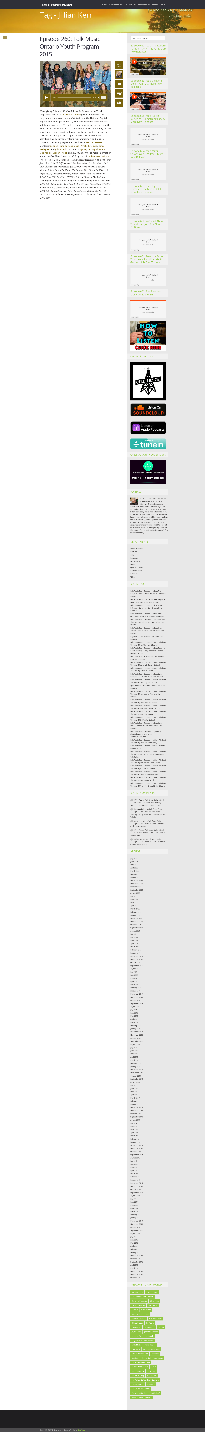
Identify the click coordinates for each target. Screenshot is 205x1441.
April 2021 (134, 943)
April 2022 (134, 906)
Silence (153, 1367)
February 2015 (135, 1177)
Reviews (133, 574)
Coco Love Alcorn (138, 1305)
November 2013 (136, 1224)
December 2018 (136, 1032)
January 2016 (135, 1142)
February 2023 (135, 874)
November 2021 (136, 921)
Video (132, 577)
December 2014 (136, 1183)
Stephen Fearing (138, 1371)
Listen (155, 4)
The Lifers (151, 1384)
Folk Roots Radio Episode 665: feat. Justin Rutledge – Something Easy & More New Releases (146, 608)
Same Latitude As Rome (141, 1362)
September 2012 (136, 1262)
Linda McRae (137, 1345)
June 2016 (134, 1126)
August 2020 (135, 969)
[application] (75, 97)
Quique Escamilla (58, 145)
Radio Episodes (116, 4)
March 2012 (135, 1268)
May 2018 (134, 1054)
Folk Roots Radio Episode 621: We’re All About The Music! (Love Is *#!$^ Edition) (147, 832)
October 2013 (135, 1227)
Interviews (131, 4)
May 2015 (134, 1167)
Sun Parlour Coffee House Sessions (145, 1380)
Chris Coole (154, 1301)
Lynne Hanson (150, 1345)
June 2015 (134, 1164)
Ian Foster (150, 1323)
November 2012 (136, 1255)
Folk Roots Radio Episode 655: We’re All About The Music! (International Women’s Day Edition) (148, 694)
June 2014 (134, 1202)
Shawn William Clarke (140, 1367)
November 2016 (136, 1110)
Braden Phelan (60, 152)
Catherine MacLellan (139, 1301)
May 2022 (134, 902)
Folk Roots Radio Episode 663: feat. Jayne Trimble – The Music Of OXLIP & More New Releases (147, 630)
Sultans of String (138, 1375)
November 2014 (136, 1186)
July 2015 (133, 1161)
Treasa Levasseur (95, 142)
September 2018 (136, 1041)
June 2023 (134, 861)
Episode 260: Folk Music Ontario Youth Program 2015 (70, 46)
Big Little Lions (137, 1292)
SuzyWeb (81, 1430)
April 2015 (134, 1170)
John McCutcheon (151, 1332)
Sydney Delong (87, 149)
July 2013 (133, 1236)
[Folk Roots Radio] (57, 5)
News (132, 564)
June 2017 (134, 1088)
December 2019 (136, 994)
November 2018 (136, 1035)
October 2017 (135, 1076)
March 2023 (135, 871)
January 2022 (135, 915)
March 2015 (135, 1173)
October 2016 (135, 1114)
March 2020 (135, 984)
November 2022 (136, 883)
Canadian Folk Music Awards (143, 1296)
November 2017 (136, 1073)
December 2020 (136, 956)
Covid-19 (135, 1310)
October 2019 (135, 1000)
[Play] (46, 97)
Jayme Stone (136, 1332)
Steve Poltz (151, 1371)
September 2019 (136, 1003)
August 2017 (135, 1082)
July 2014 (133, 1199)
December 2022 (136, 880)
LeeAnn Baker (140, 809)
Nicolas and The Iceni (140, 1353)
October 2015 (135, 1151)
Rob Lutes (135, 1358)
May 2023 (134, 865)
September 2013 (136, 1230)
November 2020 (136, 959)
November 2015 (136, 1148)
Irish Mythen (136, 1327)
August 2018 (135, 1044)
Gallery (133, 555)
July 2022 (133, 896)
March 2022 (135, 909)
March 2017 (135, 1098)
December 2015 (136, 1145)
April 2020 (134, 981)
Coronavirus (152, 1305)
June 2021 (134, 937)
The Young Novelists (139, 1393)
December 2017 (136, 1069)
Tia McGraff (154, 1393)
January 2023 (135, 877)
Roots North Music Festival (152, 1358)
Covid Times (146, 1310)
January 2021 (135, 953)
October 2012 (135, 1259)
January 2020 (135, 991)
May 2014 (134, 1205)
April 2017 (134, 1095)
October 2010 (135, 1278)
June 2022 (134, 899)
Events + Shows (136, 549)
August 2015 (135, 1158)
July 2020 (133, 972)
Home (104, 4)
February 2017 (135, 1101)
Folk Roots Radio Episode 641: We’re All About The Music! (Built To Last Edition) (147, 823)
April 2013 (134, 1246)
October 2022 (135, 887)
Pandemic (155, 1353)
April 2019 (134, 1019)
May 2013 (134, 1243)
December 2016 (136, 1107)
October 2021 (135, 924)
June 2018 (134, 1051)
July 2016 (133, 1123)
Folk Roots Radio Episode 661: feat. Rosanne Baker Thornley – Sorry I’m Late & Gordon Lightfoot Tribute (147, 650)
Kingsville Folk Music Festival (143, 1340)
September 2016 (136, 1117)
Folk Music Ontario (71, 114)
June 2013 (134, 1240)
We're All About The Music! (142, 1397)
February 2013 (135, 1249)
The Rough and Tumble (141, 1389)
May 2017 (134, 1092)
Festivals (133, 552)
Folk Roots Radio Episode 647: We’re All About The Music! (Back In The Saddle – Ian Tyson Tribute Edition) (148, 754)
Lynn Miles (136, 1349)
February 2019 (135, 1025)
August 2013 (135, 1233)
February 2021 (135, 950)
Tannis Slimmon (138, 1384)
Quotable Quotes (137, 567)
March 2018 (135, 1060)
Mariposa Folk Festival (151, 1349)
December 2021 (136, 918)
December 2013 (136, 1221)
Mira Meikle (45, 152)
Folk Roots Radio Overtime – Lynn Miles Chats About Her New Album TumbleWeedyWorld (145, 734)
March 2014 (135, 1211)
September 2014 (136, 1192)
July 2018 (133, 1047)
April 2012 (134, 1265)
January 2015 (135, 1180)
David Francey (137, 1314)
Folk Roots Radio (155, 1318)
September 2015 (136, 1154)
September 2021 (136, 928)
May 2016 (134, 1129)
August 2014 (135, 1195)
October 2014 (135, 1189)
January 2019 (135, 1029)
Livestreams (144, 4)
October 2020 (135, 962)
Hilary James (139, 839)
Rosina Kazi (73, 145)
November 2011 (136, 1271)
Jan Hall (161, 1327)
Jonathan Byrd (137, 1336)
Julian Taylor (61, 149)
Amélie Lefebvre (89, 145)
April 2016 (134, 1132)
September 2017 (136, 1079)
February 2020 (135, 988)
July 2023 (133, 858)
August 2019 (135, 1006)
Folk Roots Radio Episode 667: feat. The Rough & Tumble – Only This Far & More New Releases (148, 593)
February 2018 (135, 1063)
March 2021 (135, 946)
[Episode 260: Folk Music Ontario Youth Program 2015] (75, 83)
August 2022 (135, 893)
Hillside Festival (137, 1323)
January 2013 (135, 1252)
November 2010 (136, 1274)
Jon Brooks (149, 1336)
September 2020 (136, 965)
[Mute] (99, 97)
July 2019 (133, 1010)
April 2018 (134, 1057)
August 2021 (135, 931)
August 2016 (135, 1120)
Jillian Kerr (101, 149)
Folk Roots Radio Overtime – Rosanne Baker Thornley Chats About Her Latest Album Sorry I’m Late (147, 622)
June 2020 (134, 975)
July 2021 (133, 934)
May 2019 (134, 1016)
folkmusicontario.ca (98, 156)
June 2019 (134, 1013)
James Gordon (149, 1327)
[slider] (104, 97)
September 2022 (136, 890)
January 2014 (135, 1218)
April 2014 (134, 1208)
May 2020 (134, 978)
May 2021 (134, 940)
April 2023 (134, 868)
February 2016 (135, 1139)
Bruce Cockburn (152, 1292)
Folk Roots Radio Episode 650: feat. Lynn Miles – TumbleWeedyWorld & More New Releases (146, 725)
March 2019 (135, 1022)
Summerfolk (151, 1375)
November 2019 (136, 997)
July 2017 (133, 1085)
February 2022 (135, 912)
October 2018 (135, 1038)
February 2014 (135, 1214)
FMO (147, 1314)
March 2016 (135, 1136)
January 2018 (135, 1066)
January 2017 (135, 1104)
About (164, 4)
